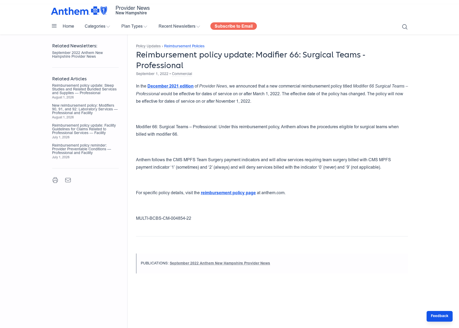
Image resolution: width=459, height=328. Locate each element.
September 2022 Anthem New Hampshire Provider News (77, 55)
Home (68, 26)
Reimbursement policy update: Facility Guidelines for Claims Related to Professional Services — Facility (84, 129)
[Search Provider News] (405, 27)
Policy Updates (148, 46)
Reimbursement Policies (184, 46)
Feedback (439, 316)
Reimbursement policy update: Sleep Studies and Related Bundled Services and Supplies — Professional (84, 89)
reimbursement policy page (228, 193)
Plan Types (132, 26)
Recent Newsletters (177, 26)
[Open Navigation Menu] (54, 26)
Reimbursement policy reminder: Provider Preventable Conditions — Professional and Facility (81, 149)
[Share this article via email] (68, 180)
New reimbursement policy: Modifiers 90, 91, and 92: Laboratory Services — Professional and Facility (85, 109)
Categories (95, 26)
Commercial (182, 74)
